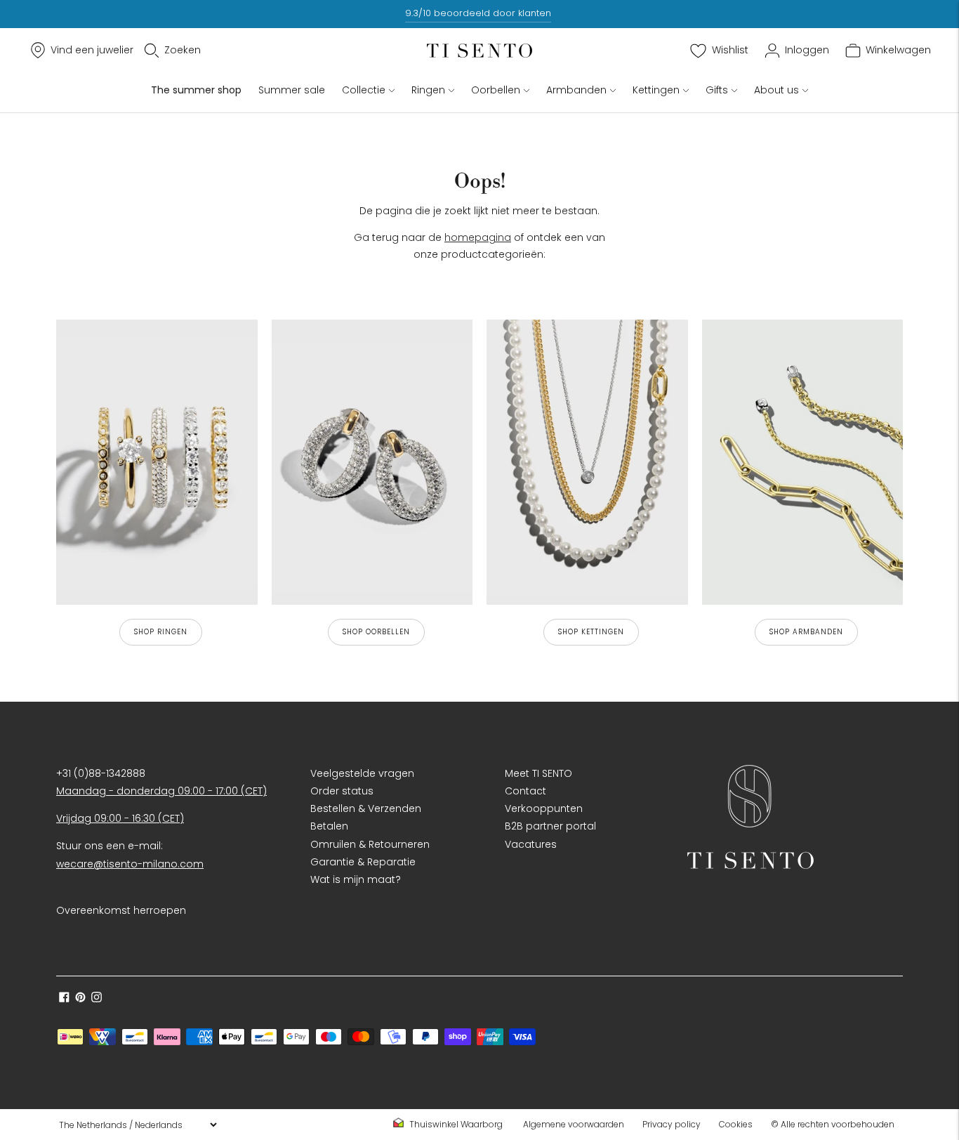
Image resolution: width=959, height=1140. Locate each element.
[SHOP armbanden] (803, 462)
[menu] (137, 1124)
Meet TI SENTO (538, 773)
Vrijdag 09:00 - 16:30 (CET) (120, 818)
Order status (341, 791)
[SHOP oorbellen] (372, 462)
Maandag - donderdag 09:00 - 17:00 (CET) (161, 791)
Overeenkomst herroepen (121, 910)
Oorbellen (495, 90)
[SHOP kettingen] (587, 462)
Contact (525, 791)
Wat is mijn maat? (355, 879)
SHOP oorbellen (376, 632)
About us (776, 90)
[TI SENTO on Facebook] (64, 999)
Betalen (329, 826)
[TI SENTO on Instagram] (96, 999)
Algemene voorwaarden (573, 1124)
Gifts (717, 90)
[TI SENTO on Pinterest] (80, 999)
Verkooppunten (544, 808)
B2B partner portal (550, 826)
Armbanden (576, 90)
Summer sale (291, 90)
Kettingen (656, 90)
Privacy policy (671, 1124)
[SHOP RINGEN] (157, 462)
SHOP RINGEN (160, 632)
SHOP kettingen (591, 632)
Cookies (736, 1124)
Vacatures (531, 844)
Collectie (363, 90)
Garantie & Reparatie (363, 862)
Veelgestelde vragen (362, 773)
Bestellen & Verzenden (365, 808)
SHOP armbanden (806, 632)
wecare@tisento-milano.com (130, 864)
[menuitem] (452, 1124)
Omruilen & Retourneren (370, 844)
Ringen (428, 90)
